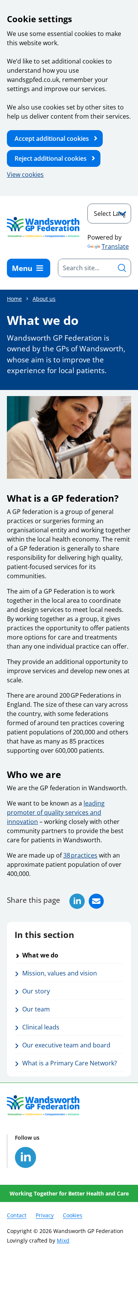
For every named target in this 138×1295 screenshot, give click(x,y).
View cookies (25, 174)
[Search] (122, 268)
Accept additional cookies (52, 138)
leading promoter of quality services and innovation (56, 812)
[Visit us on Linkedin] (25, 1157)
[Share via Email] (96, 901)
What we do (40, 955)
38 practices (80, 855)
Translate (115, 246)
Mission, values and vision (59, 973)
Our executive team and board (66, 1045)
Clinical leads (40, 1027)
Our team (36, 1009)
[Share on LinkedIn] (77, 901)
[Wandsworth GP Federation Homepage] (43, 227)
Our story (36, 991)
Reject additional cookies (51, 158)
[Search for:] (85, 268)
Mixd (63, 1240)
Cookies (72, 1215)
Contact (16, 1215)
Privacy (45, 1215)
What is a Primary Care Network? (69, 1063)
